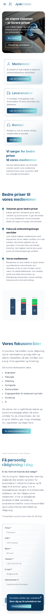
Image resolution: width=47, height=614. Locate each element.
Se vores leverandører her (16, 431)
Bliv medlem (13, 38)
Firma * (8, 528)
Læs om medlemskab (19, 79)
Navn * (8, 549)
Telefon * (9, 559)
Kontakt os (14, 140)
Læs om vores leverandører (22, 111)
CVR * (7, 538)
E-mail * (8, 569)
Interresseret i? (12, 580)
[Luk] (41, 597)
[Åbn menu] (4, 4)
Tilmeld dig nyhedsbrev (19, 45)
